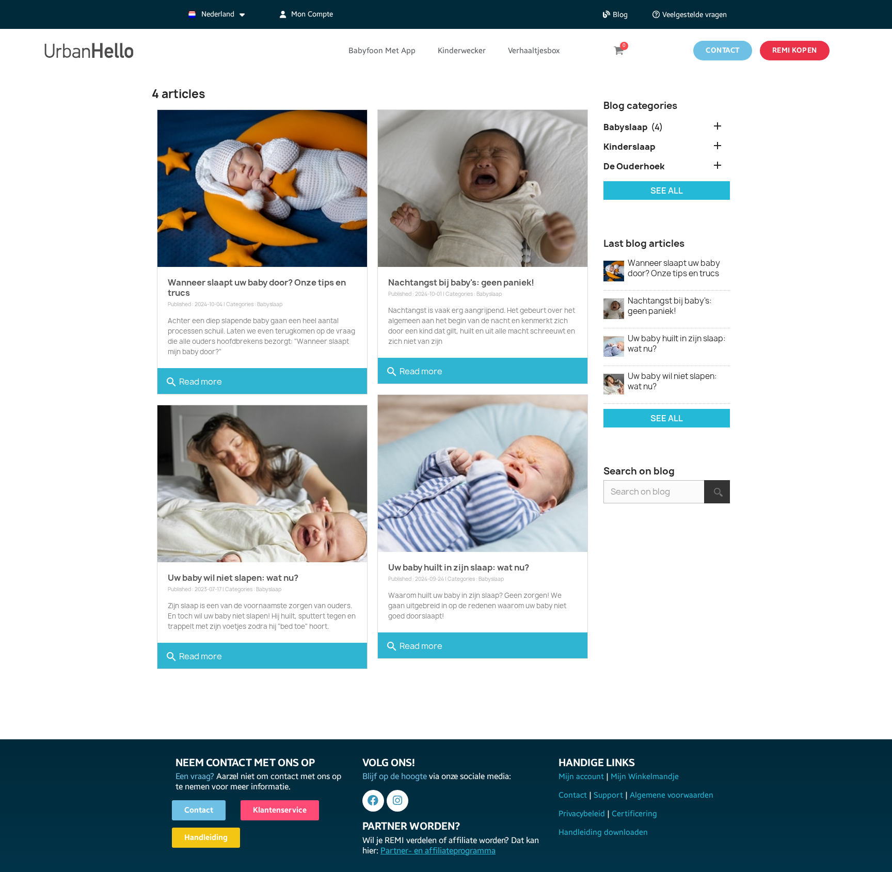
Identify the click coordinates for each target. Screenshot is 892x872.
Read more (193, 382)
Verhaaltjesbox (534, 50)
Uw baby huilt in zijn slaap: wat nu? (458, 567)
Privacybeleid (583, 813)
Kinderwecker (462, 50)
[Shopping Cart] (618, 50)
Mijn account (582, 776)
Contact (574, 795)
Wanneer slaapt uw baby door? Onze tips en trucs (257, 287)
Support (608, 795)
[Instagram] (397, 801)
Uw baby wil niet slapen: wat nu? (233, 577)
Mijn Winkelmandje (644, 776)
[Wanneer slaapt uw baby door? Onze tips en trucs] (262, 188)
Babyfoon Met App (382, 50)
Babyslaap (269, 304)
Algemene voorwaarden (670, 795)
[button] (615, 15)
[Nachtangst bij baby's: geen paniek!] (482, 188)
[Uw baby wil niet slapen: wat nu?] (262, 483)
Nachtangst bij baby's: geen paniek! (461, 282)
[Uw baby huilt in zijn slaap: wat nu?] (482, 473)
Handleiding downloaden (603, 832)
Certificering (633, 813)
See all (666, 190)
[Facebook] (373, 801)
